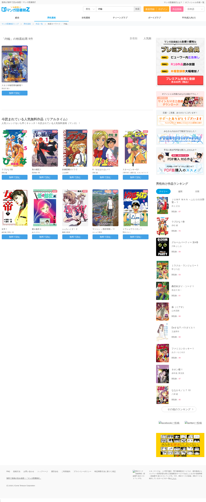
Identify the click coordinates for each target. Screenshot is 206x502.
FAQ (8, 471)
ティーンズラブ (120, 17)
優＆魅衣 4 (36, 228)
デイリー (163, 191)
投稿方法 (16, 471)
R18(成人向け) (189, 17)
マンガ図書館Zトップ (10, 24)
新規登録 (149, 9)
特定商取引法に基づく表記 (105, 471)
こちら (174, 478)
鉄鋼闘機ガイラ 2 (69, 169)
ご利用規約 (65, 471)
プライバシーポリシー (82, 471)
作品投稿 (177, 9)
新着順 (133, 38)
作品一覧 (39, 24)
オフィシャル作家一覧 (194, 2)
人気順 (147, 38)
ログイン (162, 9)
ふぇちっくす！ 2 (69, 228)
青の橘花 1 (36, 169)
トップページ (42, 471)
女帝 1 (4, 228)
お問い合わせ (28, 471)
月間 (197, 191)
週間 (180, 191)
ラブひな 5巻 (7, 169)
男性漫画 (51, 17)
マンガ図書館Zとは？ (173, 2)
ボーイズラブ (154, 17)
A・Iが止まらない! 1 (101, 169)
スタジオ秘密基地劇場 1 (12, 85)
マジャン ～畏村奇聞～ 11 (103, 228)
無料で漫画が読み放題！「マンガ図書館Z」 (23, 478)
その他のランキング (179, 409)
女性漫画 (86, 17)
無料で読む (14, 93)
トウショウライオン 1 (132, 228)
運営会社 (54, 471)
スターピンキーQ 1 (131, 169)
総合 (17, 17)
